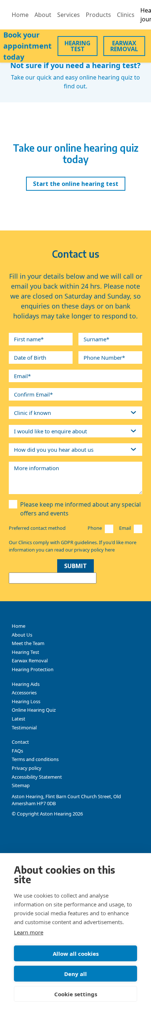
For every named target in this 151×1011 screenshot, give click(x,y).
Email (125, 528)
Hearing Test (25, 652)
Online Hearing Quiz (34, 710)
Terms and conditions (35, 759)
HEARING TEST (78, 46)
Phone (95, 528)
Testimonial (24, 727)
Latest (18, 718)
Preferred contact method (37, 528)
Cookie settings (75, 994)
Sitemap (21, 785)
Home (20, 15)
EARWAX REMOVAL (124, 46)
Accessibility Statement (37, 777)
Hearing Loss (26, 701)
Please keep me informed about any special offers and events (80, 508)
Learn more (28, 932)
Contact (20, 742)
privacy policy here (94, 549)
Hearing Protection (33, 669)
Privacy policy (26, 768)
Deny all (75, 973)
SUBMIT (75, 566)
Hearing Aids (26, 684)
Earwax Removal (30, 660)
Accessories (24, 692)
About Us (22, 634)
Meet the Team (28, 643)
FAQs (17, 750)
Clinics (126, 15)
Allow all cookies (76, 953)
